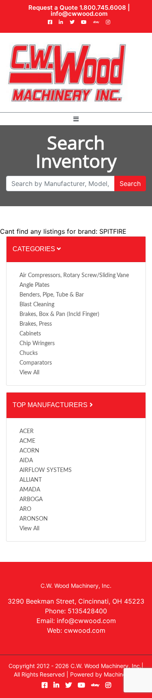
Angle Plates (34, 285)
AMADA (29, 490)
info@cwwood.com (79, 13)
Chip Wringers (37, 343)
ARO (25, 509)
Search (130, 183)
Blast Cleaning (36, 304)
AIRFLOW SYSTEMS (45, 470)
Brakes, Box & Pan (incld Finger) (59, 314)
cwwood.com (84, 630)
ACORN (29, 451)
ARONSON (33, 519)
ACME (27, 441)
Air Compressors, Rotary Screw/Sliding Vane (74, 275)
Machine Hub (121, 674)
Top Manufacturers (51, 404)
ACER (26, 431)
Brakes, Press (35, 324)
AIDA (26, 460)
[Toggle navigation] (76, 119)
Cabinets (30, 334)
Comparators (35, 363)
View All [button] (29, 373)
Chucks (28, 353)
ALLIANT (30, 480)
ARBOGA (31, 499)
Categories (35, 248)
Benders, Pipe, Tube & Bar (51, 295)
